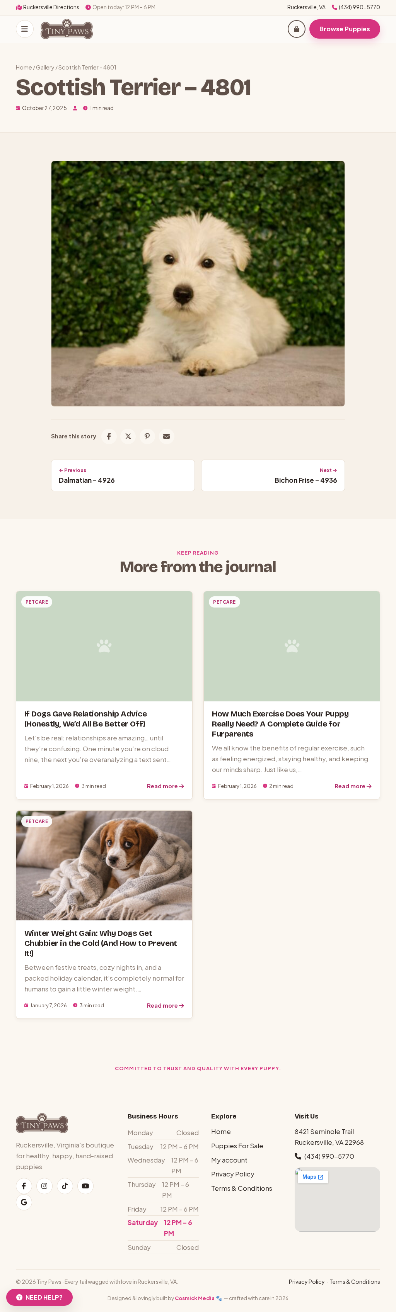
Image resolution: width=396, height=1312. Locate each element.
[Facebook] (24, 1186)
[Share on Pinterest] (147, 436)
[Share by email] (166, 436)
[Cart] (297, 29)
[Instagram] (44, 1186)
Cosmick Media (195, 1298)
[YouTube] (85, 1186)
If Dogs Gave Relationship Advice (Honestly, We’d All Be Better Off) (85, 719)
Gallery (45, 67)
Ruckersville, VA (306, 7)
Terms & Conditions (241, 1188)
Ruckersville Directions (51, 7)
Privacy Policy (232, 1173)
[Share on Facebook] (109, 436)
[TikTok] (65, 1186)
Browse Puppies (344, 29)
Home (24, 67)
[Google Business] (24, 1202)
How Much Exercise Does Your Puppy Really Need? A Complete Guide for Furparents (280, 724)
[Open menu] (25, 29)
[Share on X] (128, 436)
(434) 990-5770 (359, 7)
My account (229, 1160)
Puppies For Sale (237, 1145)
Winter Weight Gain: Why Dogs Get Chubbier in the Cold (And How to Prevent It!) (100, 943)
